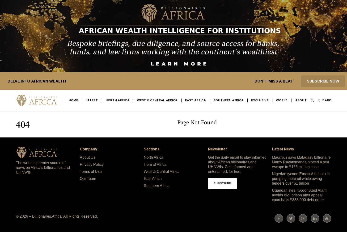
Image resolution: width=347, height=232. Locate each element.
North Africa (117, 100)
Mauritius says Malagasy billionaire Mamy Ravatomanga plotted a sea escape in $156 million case (301, 162)
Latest (92, 100)
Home (73, 100)
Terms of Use (91, 172)
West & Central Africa (157, 100)
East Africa (195, 100)
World (282, 100)
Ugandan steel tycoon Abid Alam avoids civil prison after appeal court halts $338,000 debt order (299, 195)
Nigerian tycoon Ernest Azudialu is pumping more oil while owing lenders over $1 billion (301, 178)
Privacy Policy (92, 164)
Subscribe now (323, 81)
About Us (87, 157)
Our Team (88, 179)
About (301, 100)
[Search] (312, 100)
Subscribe (222, 183)
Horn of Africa (155, 164)
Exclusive (259, 100)
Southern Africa (229, 100)
